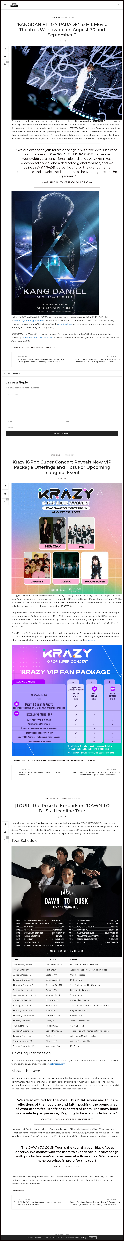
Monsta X (85, 760)
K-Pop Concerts (50, 798)
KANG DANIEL (29, 347)
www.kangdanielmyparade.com (29, 320)
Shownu (92, 760)
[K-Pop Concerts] (14, 5)
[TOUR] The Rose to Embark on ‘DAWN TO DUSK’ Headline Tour (62, 808)
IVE (46, 760)
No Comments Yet (16, 373)
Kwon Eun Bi (76, 760)
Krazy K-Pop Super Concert (59, 760)
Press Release (49, 347)
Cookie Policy (80, 1238)
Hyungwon (40, 760)
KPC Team (62, 41)
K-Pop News (55, 17)
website (92, 640)
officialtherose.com (55, 1064)
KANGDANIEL (39, 347)
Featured (20, 347)
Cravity (24, 760)
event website (65, 324)
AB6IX (18, 760)
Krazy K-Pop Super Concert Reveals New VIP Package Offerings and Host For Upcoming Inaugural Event (62, 467)
